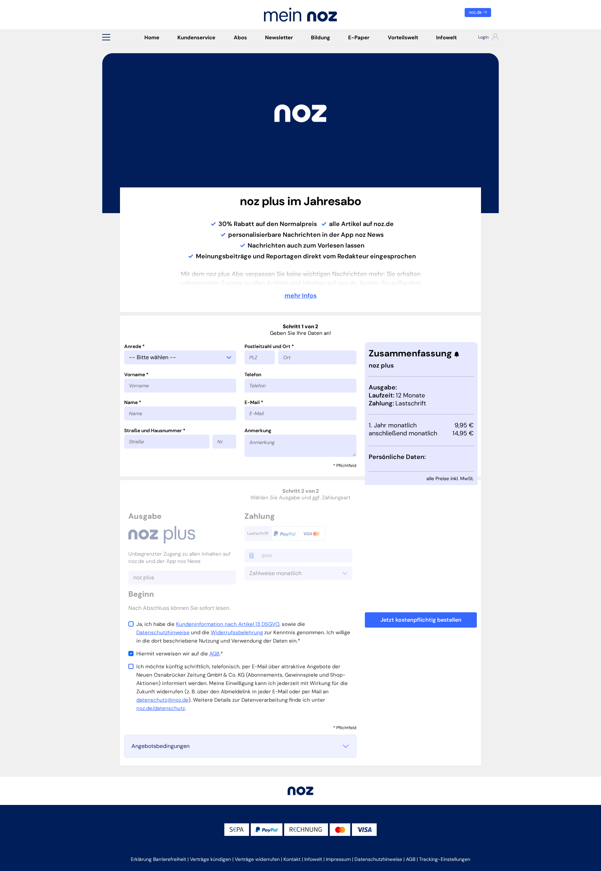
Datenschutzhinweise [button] (378, 859)
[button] (106, 37)
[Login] (482, 38)
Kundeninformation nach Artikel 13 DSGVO (227, 624)
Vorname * (136, 374)
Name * (132, 402)
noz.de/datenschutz (160, 708)
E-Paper (358, 37)
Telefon (253, 374)
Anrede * (134, 346)
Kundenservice (196, 37)
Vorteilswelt (403, 37)
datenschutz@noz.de (162, 699)
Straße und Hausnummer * (154, 430)
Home (151, 37)
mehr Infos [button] (300, 295)
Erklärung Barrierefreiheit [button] (158, 859)
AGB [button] (410, 859)
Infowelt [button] (313, 859)
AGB (214, 653)
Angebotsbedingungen (160, 746)
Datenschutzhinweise (163, 632)
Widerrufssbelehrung (237, 632)
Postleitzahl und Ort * (269, 346)
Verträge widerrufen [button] (257, 859)
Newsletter (279, 37)
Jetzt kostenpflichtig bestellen (421, 619)
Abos (240, 37)
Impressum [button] (338, 859)
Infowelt (446, 37)
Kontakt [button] (291, 859)
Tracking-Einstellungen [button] (444, 859)
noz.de (476, 12)
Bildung (320, 37)
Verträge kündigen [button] (210, 859)
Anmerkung (258, 430)
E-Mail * (254, 402)
